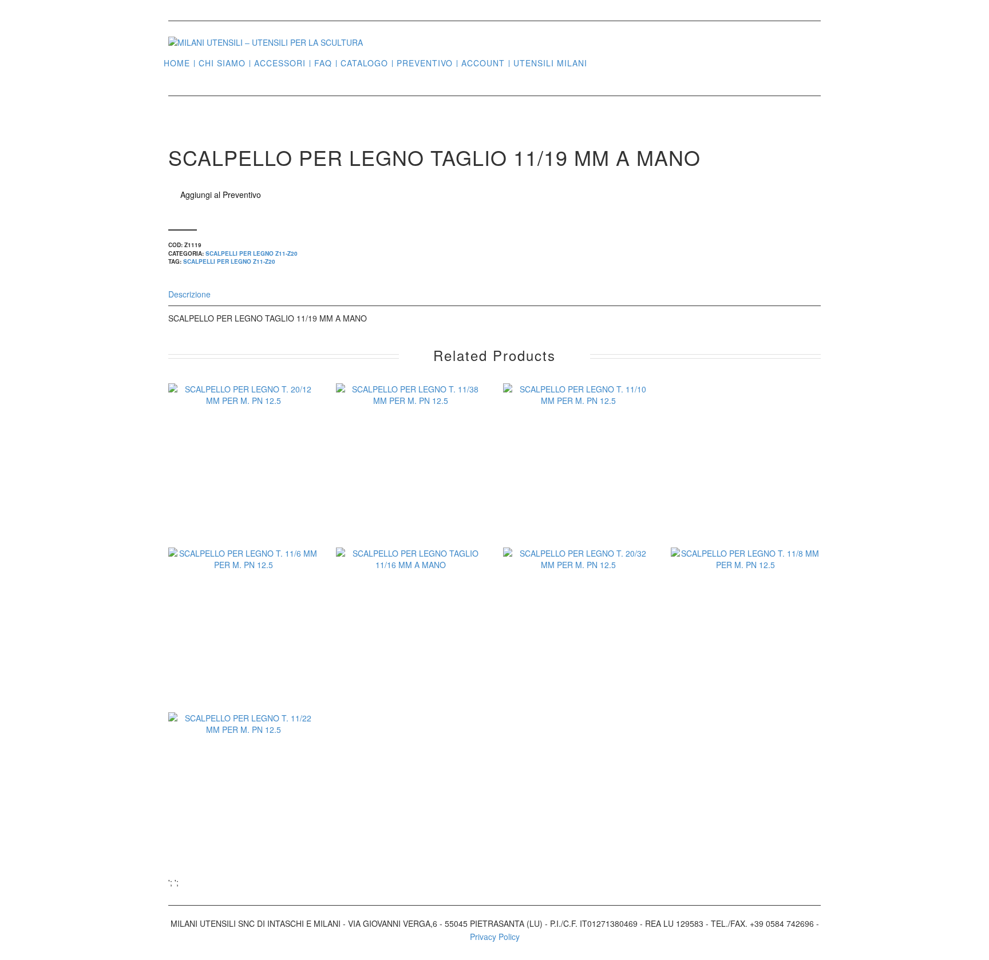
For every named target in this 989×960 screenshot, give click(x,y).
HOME (177, 63)
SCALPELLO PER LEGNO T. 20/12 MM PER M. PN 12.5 (243, 484)
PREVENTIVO (425, 63)
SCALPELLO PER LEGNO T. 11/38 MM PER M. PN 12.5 (411, 484)
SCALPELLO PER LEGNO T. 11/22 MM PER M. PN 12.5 (243, 813)
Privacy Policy (495, 936)
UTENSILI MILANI (550, 63)
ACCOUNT (483, 63)
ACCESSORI (280, 63)
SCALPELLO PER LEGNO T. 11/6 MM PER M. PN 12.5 (243, 649)
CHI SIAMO (222, 63)
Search (600, 62)
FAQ (323, 63)
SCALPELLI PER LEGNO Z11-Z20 (251, 253)
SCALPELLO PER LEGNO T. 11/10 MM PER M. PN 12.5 (578, 484)
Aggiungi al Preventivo (220, 194)
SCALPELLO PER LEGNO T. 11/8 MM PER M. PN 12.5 (745, 649)
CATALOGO (364, 63)
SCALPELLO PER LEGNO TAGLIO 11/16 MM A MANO (410, 649)
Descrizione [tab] (189, 294)
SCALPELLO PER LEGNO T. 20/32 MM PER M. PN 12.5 (578, 649)
